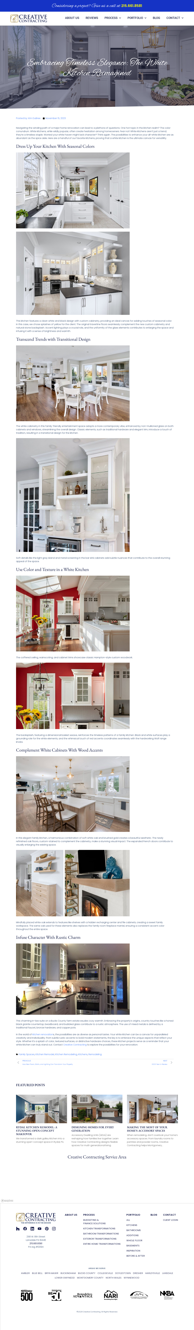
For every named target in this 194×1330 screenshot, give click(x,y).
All (128, 1220)
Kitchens (82, 1054)
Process (111, 18)
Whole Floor (134, 1240)
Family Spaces (27, 1054)
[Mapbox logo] (7, 1200)
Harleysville (152, 1273)
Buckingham (68, 1273)
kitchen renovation (42, 1034)
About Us (72, 18)
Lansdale (167, 1273)
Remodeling (95, 1054)
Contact (173, 18)
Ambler (25, 1273)
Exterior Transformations (99, 1238)
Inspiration (133, 1250)
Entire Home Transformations (102, 1244)
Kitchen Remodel (45, 1054)
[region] (97, 1181)
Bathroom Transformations (101, 1233)
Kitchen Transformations (99, 1228)
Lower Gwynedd (65, 1277)
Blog (156, 18)
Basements (132, 1245)
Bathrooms (133, 1230)
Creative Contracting (75, 1044)
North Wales (113, 1277)
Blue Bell (37, 1273)
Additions (132, 1235)
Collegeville (105, 1273)
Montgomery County (90, 1277)
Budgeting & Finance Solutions (94, 1221)
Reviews (92, 18)
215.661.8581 (131, 5)
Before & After (135, 1255)
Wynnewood (131, 1277)
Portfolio (135, 18)
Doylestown (123, 1273)
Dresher (138, 1273)
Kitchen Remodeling (66, 1054)
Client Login (170, 1220)
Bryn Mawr (51, 1273)
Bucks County (86, 1273)
